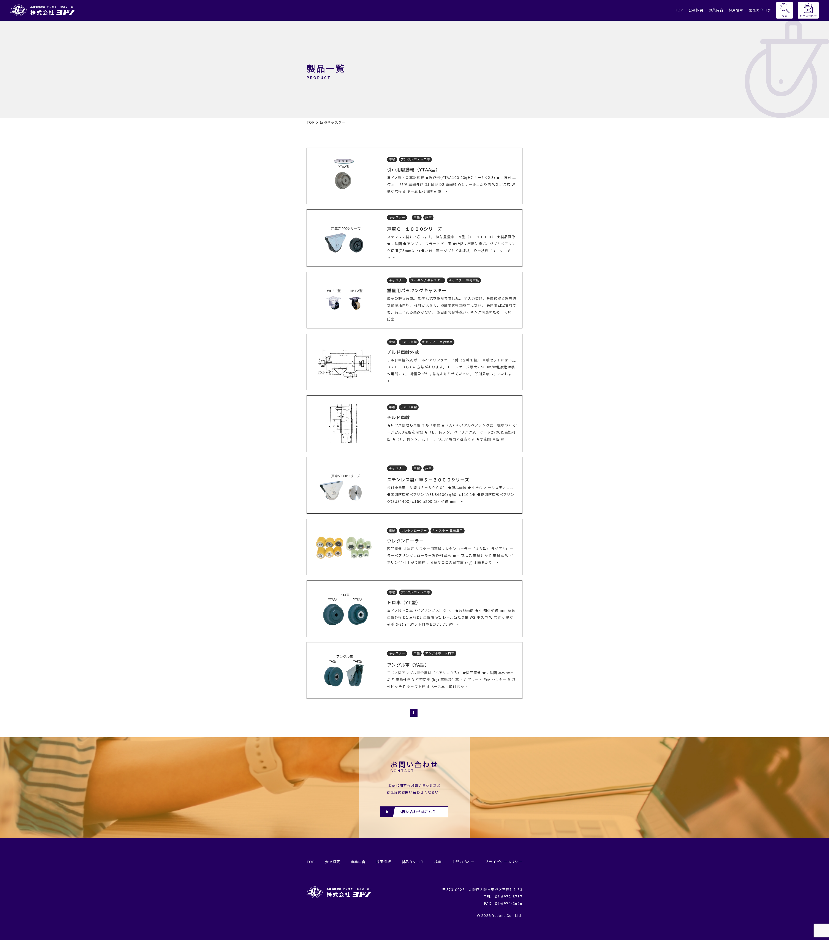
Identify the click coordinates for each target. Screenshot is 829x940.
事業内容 (716, 10)
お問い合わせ (808, 16)
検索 (785, 16)
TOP (679, 10)
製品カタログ (760, 10)
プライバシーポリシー (503, 862)
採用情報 (736, 10)
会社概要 (695, 10)
